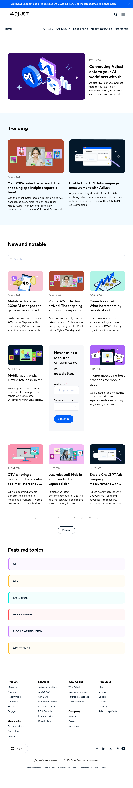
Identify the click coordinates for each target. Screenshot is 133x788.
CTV (15, 581)
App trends (21, 648)
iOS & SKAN (20, 597)
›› (105, 518)
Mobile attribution (27, 631)
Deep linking (22, 614)
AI (14, 564)
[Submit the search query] (11, 259)
